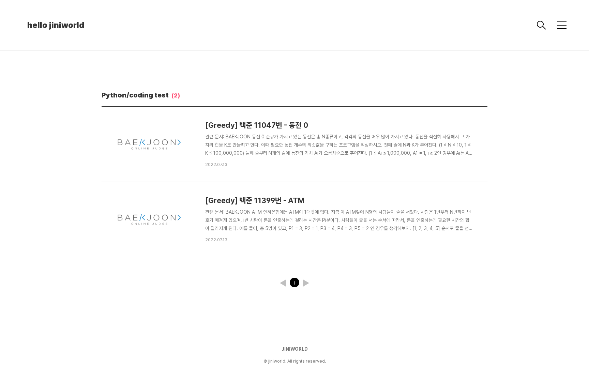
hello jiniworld (55, 25)
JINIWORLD (295, 349)
